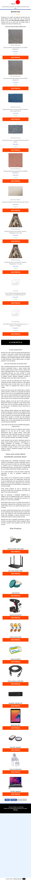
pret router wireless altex (15, 571)
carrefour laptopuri (15, 791)
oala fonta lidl (15, 593)
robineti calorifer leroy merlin (15, 549)
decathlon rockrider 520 (15, 703)
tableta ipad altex (15, 725)
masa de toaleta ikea (15, 769)
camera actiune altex (15, 637)
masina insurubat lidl (15, 615)
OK (24, 878)
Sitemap (15, 810)
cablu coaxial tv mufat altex (15, 681)
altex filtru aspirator (15, 747)
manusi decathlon (15, 659)
